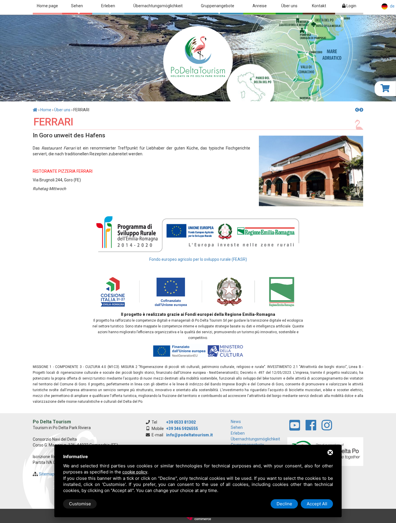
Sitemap (47, 474)
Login (351, 5)
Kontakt (319, 5)
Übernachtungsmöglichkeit (158, 5)
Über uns (289, 5)
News (236, 421)
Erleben (108, 5)
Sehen (77, 5)
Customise (80, 503)
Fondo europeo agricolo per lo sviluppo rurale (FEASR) (198, 259)
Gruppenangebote (217, 5)
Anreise (260, 5)
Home (45, 109)
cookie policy (134, 472)
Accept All (317, 503)
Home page (47, 5)
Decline (284, 503)
